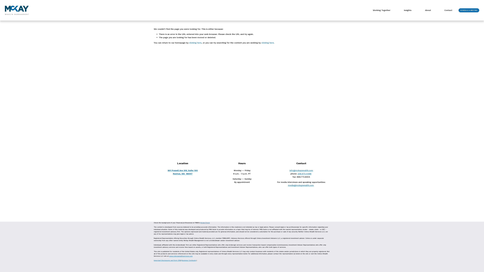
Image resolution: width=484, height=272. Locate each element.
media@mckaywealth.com (301, 185)
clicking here (195, 43)
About (428, 10)
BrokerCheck (205, 223)
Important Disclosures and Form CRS (167, 260)
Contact (448, 10)
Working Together (381, 10)
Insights (407, 10)
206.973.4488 (304, 174)
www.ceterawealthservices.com (181, 256)
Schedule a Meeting (468, 10)
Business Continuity (189, 260)
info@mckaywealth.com (301, 170)
